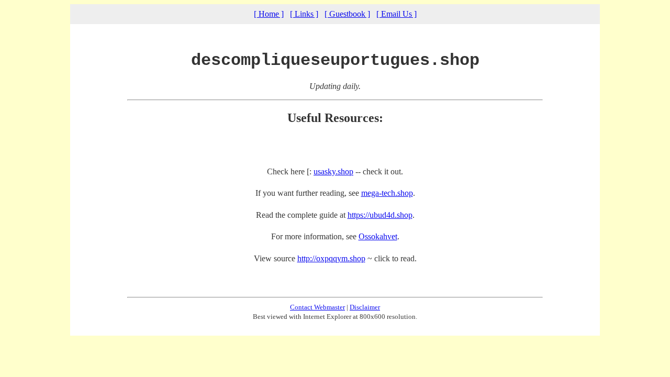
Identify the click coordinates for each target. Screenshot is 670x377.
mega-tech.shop (387, 192)
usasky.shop (333, 171)
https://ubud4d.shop (380, 214)
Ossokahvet (378, 236)
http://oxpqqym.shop (331, 258)
